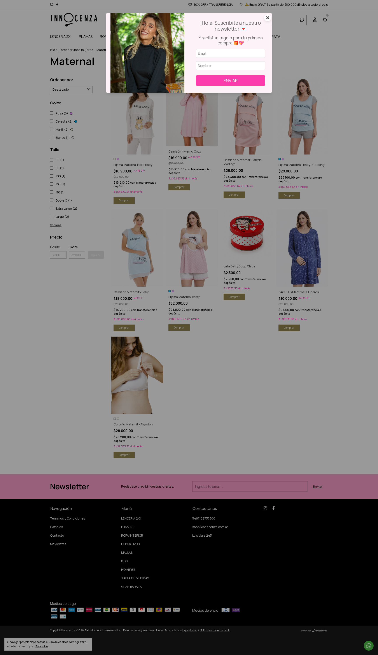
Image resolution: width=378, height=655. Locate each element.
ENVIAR (231, 80)
